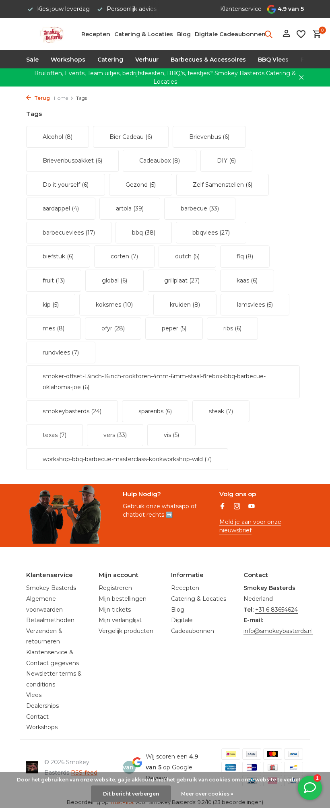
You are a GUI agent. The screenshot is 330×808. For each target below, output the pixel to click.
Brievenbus (209, 136)
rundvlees (61, 352)
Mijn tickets (115, 609)
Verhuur (147, 59)
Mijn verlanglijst (120, 620)
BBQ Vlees (273, 59)
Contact (37, 716)
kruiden (185, 304)
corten (124, 256)
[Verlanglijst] (301, 34)
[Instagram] (237, 507)
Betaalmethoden (50, 620)
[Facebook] (222, 507)
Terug (41, 98)
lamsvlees (255, 304)
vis (171, 435)
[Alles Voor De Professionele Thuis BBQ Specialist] (51, 34)
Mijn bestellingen (122, 598)
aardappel (61, 208)
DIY (226, 160)
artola (130, 208)
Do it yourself (66, 184)
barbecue (200, 208)
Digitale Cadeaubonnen (230, 34)
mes (53, 328)
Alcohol (57, 136)
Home (61, 98)
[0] (315, 34)
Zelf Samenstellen (222, 184)
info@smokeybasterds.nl (278, 631)
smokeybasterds (72, 411)
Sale (32, 59)
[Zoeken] (268, 34)
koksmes (114, 304)
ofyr (113, 328)
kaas (247, 280)
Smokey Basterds (51, 588)
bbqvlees (211, 232)
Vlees (33, 695)
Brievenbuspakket (72, 160)
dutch (187, 256)
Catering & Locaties (143, 34)
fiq (245, 256)
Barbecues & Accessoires (208, 59)
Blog (184, 34)
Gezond (141, 184)
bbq (143, 232)
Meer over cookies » (207, 794)
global (114, 280)
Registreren (115, 588)
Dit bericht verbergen (131, 794)
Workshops (68, 59)
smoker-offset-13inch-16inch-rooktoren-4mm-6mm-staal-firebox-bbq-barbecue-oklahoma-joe (154, 382)
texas (54, 435)
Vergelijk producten (126, 631)
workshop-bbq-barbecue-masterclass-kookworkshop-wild (127, 459)
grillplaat (182, 280)
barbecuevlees (69, 232)
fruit (54, 280)
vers (115, 435)
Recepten (95, 34)
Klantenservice (241, 8)
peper (174, 328)
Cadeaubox (159, 160)
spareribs (155, 411)
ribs (232, 328)
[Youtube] (251, 507)
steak (221, 411)
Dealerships (42, 705)
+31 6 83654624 (276, 609)
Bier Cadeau (130, 136)
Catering (110, 59)
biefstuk (58, 256)
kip (51, 304)
